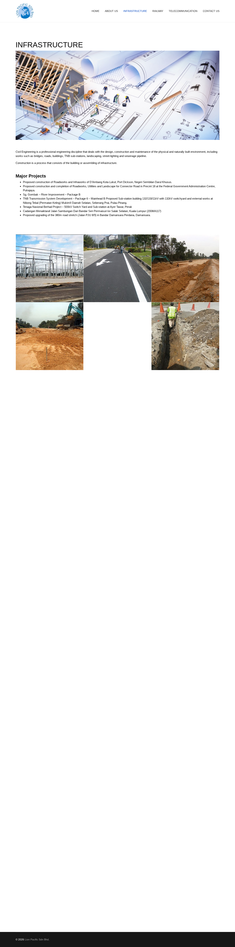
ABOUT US (111, 11)
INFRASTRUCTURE (135, 11)
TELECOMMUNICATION (183, 11)
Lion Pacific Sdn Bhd (37, 939)
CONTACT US (211, 11)
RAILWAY (157, 11)
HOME (95, 11)
